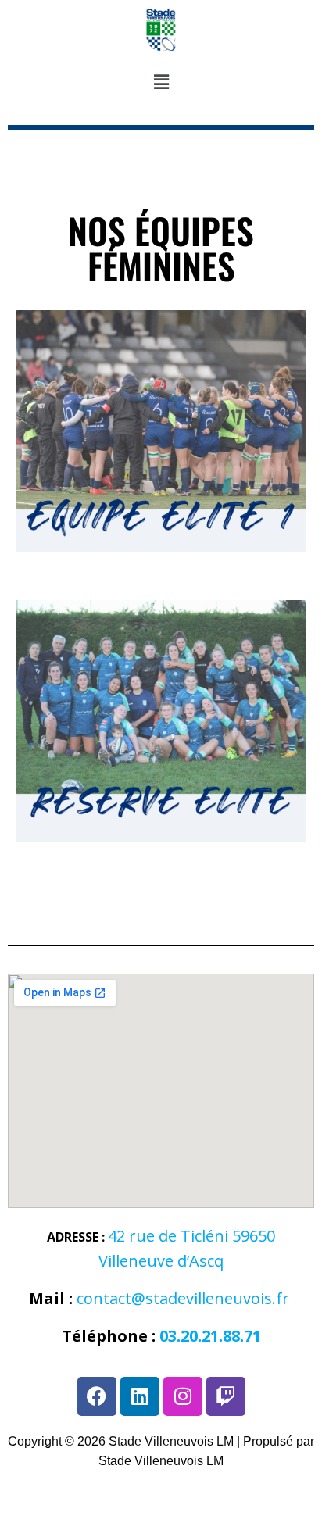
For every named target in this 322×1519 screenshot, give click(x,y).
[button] (161, 83)
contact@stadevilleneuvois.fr (183, 1298)
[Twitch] (225, 1396)
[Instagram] (182, 1396)
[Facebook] (96, 1396)
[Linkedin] (139, 1396)
